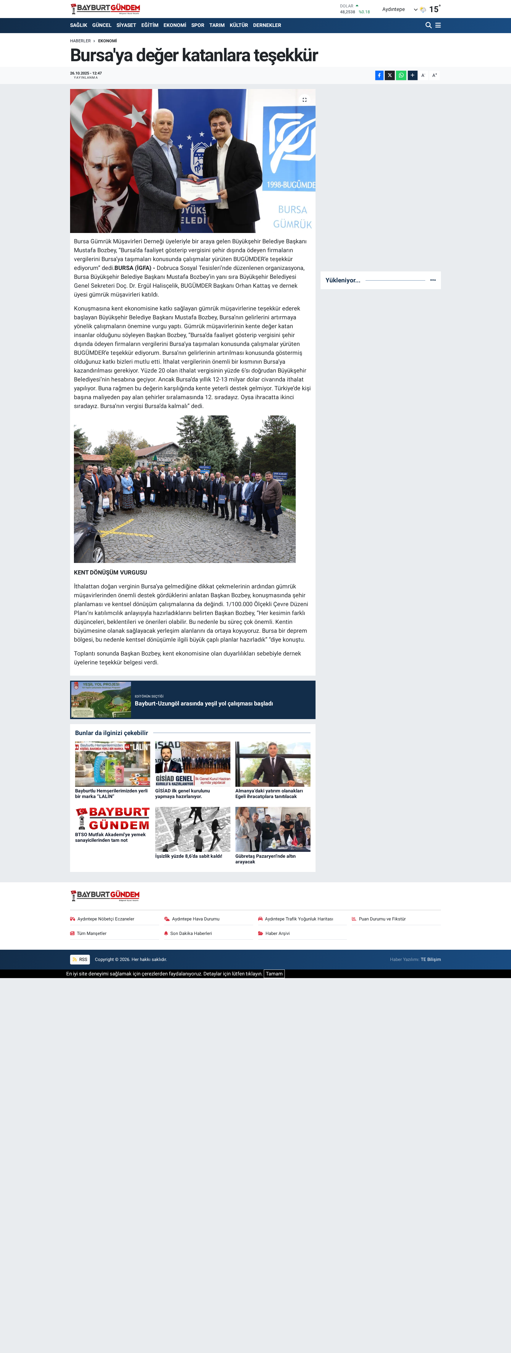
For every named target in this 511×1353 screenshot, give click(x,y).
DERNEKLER (267, 25)
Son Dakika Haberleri (191, 933)
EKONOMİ (175, 25)
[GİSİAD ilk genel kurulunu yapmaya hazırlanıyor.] (192, 764)
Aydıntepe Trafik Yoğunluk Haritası (299, 919)
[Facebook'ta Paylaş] (379, 75)
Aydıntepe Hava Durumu (195, 919)
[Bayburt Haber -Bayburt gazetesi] (105, 9)
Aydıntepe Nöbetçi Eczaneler (105, 919)
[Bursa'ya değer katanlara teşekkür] (193, 161)
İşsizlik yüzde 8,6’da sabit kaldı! (188, 856)
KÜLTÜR (239, 25)
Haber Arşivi (278, 933)
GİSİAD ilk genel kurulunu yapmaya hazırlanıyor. (182, 793)
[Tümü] (433, 280)
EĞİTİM (150, 25)
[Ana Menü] (437, 25)
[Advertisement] (381, 177)
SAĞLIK (78, 25)
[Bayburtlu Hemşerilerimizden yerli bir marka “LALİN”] (112, 764)
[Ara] (429, 25)
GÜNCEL (101, 25)
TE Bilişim (431, 959)
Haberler (80, 40)
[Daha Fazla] (413, 75)
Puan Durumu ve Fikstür (382, 919)
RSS (82, 959)
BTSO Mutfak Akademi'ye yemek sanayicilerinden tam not (110, 837)
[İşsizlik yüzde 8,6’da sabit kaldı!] (192, 829)
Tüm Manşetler (91, 933)
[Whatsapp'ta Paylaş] (401, 75)
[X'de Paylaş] (390, 75)
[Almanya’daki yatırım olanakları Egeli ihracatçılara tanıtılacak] (273, 764)
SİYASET (126, 25)
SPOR (197, 25)
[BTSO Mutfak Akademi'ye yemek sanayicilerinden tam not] (112, 818)
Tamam (274, 974)
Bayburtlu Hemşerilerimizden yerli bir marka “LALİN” (111, 793)
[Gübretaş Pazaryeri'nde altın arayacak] (273, 829)
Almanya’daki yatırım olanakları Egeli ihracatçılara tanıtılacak (269, 793)
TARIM (217, 25)
